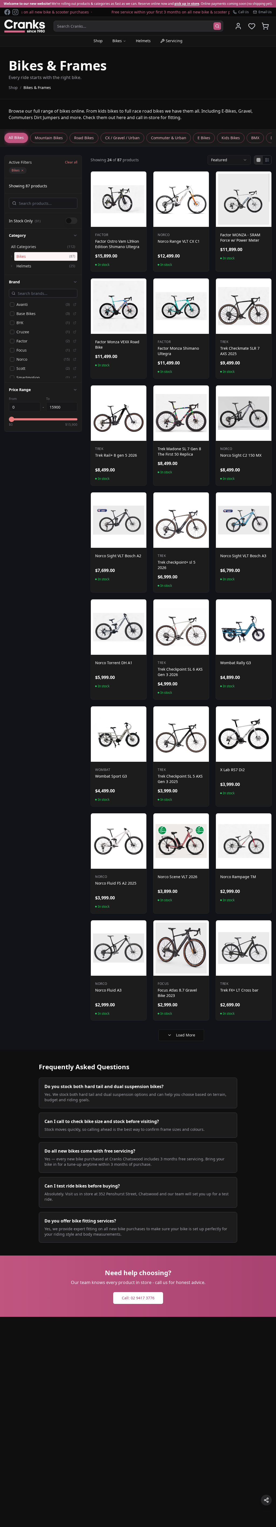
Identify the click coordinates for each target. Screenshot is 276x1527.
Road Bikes (84, 137)
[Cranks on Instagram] (15, 12)
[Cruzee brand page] (74, 332)
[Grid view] (258, 160)
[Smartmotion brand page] (74, 377)
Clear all (71, 162)
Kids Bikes (231, 137)
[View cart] (265, 26)
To (48, 399)
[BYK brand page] (74, 322)
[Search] (217, 26)
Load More (185, 1035)
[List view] (267, 160)
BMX (255, 137)
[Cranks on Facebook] (7, 12)
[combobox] (229, 160)
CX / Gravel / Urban (122, 137)
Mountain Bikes (49, 137)
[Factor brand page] (74, 341)
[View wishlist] (251, 26)
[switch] (71, 220)
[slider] (11, 419)
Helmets (143, 40)
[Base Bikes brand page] (74, 313)
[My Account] (238, 26)
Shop (98, 40)
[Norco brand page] (74, 359)
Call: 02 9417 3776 (138, 1297)
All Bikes (16, 137)
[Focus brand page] (74, 350)
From (13, 399)
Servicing (174, 40)
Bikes (117, 40)
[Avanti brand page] (74, 304)
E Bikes (204, 137)
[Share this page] (266, 1500)
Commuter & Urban (168, 137)
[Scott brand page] (74, 368)
